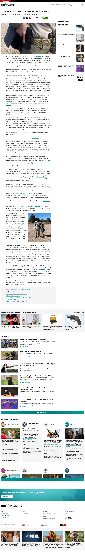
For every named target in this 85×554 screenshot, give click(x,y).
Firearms (26, 346)
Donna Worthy (41, 270)
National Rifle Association (52, 444)
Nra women (6, 446)
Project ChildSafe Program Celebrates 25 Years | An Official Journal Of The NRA (31, 447)
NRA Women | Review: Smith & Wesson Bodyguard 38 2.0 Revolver (73, 328)
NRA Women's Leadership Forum (49, 513)
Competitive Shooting (29, 396)
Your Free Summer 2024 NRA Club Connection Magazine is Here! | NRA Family (30, 443)
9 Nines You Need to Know (13, 296)
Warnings (22, 552)
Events (23, 371)
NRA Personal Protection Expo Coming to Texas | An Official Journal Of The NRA (10, 459)
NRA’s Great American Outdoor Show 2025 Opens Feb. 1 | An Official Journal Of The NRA (53, 441)
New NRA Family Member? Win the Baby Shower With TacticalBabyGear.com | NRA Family (52, 452)
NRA (58, 444)
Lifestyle (5, 18)
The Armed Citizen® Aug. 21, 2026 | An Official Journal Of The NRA (10, 327)
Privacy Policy (3, 552)
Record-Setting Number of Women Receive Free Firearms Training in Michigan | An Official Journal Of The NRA (74, 442)
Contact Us (3, 509)
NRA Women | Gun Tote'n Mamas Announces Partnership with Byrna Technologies (52, 328)
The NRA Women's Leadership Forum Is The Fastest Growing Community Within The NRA (9, 544)
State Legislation (26, 438)
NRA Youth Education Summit (54, 470)
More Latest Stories (47, 412)
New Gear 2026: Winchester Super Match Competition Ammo (34, 389)
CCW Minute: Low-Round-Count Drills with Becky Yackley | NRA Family (74, 455)
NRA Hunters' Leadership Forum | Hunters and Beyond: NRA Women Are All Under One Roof (10, 442)
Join (13, 1)
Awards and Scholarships (48, 509)
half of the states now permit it (25, 268)
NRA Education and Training (30, 439)
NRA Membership (46, 511)
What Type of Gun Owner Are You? (31, 352)
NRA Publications (40, 56)
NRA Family (52, 424)
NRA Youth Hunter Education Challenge (76, 470)
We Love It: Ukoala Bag (12, 300)
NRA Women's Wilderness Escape (34, 470)
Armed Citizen (44, 5)
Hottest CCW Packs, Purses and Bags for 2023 (18, 298)
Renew (16, 1)
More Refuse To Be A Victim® (6, 464)
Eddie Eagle (32, 438)
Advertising (3, 511)
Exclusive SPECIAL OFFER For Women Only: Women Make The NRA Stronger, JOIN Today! (31, 544)
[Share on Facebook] (24, 17)
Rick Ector (68, 446)
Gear (23, 346)
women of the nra (13, 446)
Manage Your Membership (70, 515)
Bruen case (41, 95)
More (9, 336)
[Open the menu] (71, 4)
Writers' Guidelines (4, 513)
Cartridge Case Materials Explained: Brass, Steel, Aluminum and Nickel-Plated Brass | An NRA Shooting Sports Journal (74, 450)
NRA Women (73, 424)
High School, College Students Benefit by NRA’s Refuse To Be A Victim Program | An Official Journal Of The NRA (10, 455)
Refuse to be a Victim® (47, 515)
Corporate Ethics (16, 552)
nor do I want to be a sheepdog (34, 206)
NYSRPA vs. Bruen (21, 289)
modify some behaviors (25, 193)
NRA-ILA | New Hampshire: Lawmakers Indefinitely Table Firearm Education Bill (31, 435)
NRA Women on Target (47, 516)
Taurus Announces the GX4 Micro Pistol (16, 294)
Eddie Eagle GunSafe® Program (33, 424)
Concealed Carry (10, 18)
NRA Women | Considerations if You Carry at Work (31, 327)
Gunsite (14, 234)
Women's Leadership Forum (58, 5)
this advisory (35, 138)
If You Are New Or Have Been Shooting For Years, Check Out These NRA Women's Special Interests (73, 545)
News (29, 5)
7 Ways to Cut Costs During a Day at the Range (18, 301)
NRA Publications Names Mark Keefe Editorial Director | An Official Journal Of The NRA (52, 458)
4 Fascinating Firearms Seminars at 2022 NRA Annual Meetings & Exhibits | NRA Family (10, 449)
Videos (35, 5)
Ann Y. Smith (27, 289)
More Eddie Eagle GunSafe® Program (29, 464)
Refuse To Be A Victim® (12, 424)
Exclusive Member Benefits (70, 511)
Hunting (28, 382)
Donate (20, 1)
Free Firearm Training (76, 445)
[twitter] (27, 17)
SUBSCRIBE (7, 496)
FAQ (27, 552)
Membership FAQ (68, 513)
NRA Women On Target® (13, 470)
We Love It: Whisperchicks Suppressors (33, 340)
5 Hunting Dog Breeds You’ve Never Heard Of (35, 376)
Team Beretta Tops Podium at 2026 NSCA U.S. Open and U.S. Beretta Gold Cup (37, 364)
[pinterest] (30, 17)
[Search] (83, 5)
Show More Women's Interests (49, 479)
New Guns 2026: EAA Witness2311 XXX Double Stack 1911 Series (38, 401)
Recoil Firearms (69, 445)
